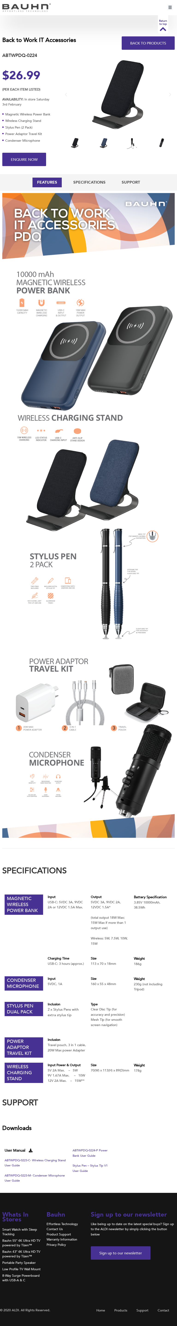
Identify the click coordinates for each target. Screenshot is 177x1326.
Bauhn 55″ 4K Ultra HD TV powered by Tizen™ (21, 1242)
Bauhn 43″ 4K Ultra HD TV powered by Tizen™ (21, 1254)
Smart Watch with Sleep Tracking (19, 1231)
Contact (163, 1310)
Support (142, 1310)
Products (120, 1310)
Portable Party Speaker (19, 1263)
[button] (170, 7)
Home (100, 1310)
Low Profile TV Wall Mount (21, 1269)
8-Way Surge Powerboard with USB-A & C (21, 1277)
